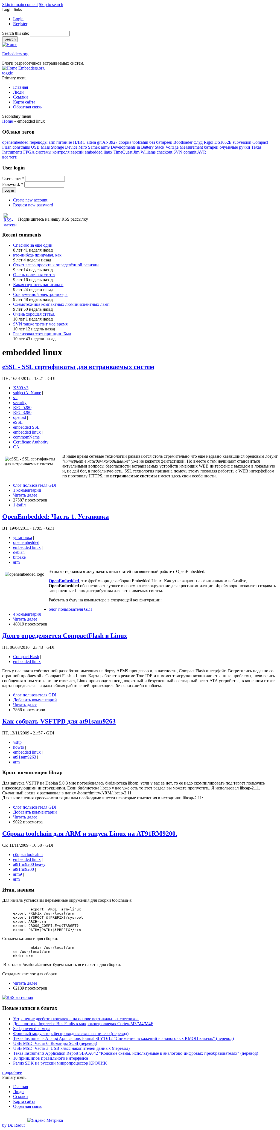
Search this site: (16, 33)
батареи (211, 147)
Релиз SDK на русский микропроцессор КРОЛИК (60, 1063)
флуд (198, 142)
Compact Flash (26, 656)
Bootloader (182, 142)
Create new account (30, 200)
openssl (19, 417)
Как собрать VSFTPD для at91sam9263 (59, 721)
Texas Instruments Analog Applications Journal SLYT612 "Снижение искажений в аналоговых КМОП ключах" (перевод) (123, 1038)
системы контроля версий (60, 152)
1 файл (19, 505)
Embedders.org (15, 53)
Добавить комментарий (35, 699)
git (99, 142)
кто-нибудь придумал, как (37, 255)
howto (18, 747)
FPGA (28, 152)
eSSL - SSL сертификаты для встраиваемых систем (78, 366)
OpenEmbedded (64, 580)
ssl (15, 397)
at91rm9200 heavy (29, 864)
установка (22, 537)
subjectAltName (27, 392)
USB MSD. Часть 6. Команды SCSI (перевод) (55, 1043)
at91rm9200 (23, 869)
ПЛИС (79, 142)
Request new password (33, 205)
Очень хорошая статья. (34, 314)
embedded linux (98, 152)
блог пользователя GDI (34, 485)
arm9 (105, 147)
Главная (20, 87)
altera (91, 142)
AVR (201, 152)
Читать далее (25, 495)
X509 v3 (20, 387)
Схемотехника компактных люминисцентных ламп (61, 304)
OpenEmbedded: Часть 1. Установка (55, 516)
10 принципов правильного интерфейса (50, 1058)
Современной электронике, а (40, 294)
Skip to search (51, 4)
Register (20, 23)
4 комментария (27, 614)
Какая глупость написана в (38, 284)
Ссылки (20, 97)
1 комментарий (27, 490)
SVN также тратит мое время (40, 324)
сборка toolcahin (133, 142)
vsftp (17, 742)
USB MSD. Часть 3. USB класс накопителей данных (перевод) (71, 1048)
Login (18, 18)
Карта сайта (24, 102)
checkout (164, 152)
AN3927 (110, 142)
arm (52, 142)
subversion (242, 142)
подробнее (12, 1072)
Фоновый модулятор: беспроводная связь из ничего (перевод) (71, 1033)
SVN (177, 152)
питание (64, 142)
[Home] (9, 44)
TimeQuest (122, 152)
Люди (18, 92)
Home (7, 121)
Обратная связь (27, 107)
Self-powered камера (31, 1028)
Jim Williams (144, 152)
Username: (13, 178)
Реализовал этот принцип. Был (42, 333)
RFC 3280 (22, 412)
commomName (26, 437)
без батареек (160, 142)
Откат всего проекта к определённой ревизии (56, 265)
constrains (21, 147)
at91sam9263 (24, 757)
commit (189, 152)
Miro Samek (89, 147)
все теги (10, 157)
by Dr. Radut (13, 1125)
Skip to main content (20, 4)
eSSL (17, 422)
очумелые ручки (235, 147)
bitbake (19, 557)
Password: (12, 184)
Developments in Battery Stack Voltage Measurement (157, 147)
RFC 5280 (22, 407)
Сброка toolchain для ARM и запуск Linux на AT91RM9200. (89, 833)
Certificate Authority (30, 442)
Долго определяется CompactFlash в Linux (64, 635)
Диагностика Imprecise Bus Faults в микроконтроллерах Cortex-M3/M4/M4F (83, 1023)
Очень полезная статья (34, 274)
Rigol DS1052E (218, 142)
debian (19, 552)
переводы (39, 142)
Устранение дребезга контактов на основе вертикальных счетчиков (76, 1018)
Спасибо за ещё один (32, 245)
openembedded (15, 142)
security (20, 402)
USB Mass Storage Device (54, 147)
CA (16, 447)
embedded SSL (26, 427)
